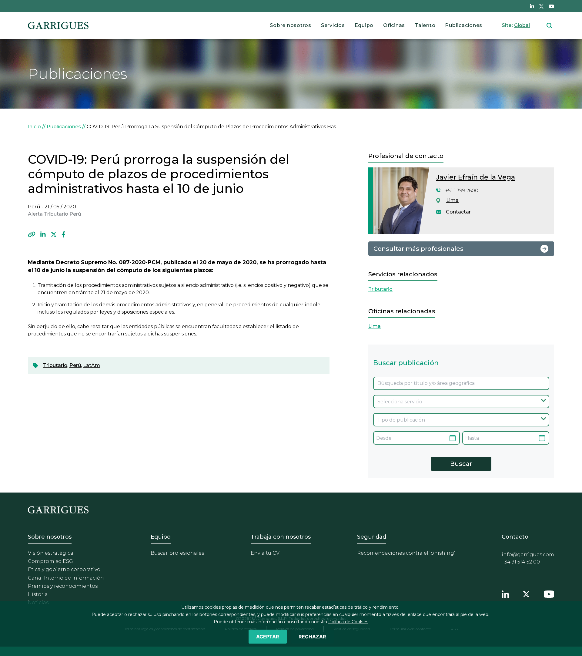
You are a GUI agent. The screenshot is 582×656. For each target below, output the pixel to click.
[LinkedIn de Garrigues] (532, 6)
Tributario (55, 365)
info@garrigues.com (528, 554)
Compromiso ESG (50, 561)
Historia (38, 594)
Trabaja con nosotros (281, 536)
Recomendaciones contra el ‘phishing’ (406, 553)
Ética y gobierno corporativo (64, 569)
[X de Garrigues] (541, 6)
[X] (54, 234)
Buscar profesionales (177, 553)
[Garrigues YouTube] (549, 593)
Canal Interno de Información (66, 578)
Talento (425, 25)
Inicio (34, 127)
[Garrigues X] (526, 593)
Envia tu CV (265, 553)
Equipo (364, 25)
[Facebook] (63, 234)
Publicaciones (463, 25)
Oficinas (394, 25)
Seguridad (371, 536)
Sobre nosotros (290, 25)
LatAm (91, 365)
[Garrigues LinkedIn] (505, 593)
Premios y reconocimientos (63, 586)
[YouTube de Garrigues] (551, 6)
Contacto (515, 536)
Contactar (458, 212)
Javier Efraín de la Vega (475, 177)
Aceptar (267, 637)
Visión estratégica (50, 553)
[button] (31, 234)
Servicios (333, 25)
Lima (452, 200)
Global (522, 25)
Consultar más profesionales (418, 248)
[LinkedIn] (43, 234)
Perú (75, 365)
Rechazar (312, 637)
